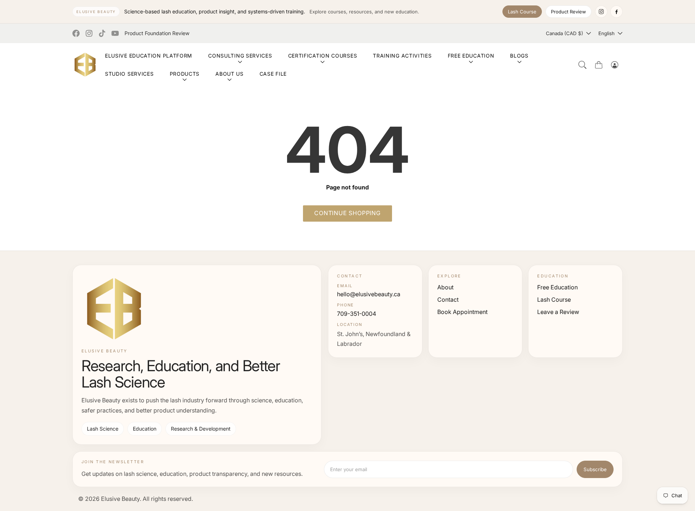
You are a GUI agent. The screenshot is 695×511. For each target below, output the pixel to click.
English (606, 33)
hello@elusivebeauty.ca (368, 294)
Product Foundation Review (157, 33)
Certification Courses (322, 56)
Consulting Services (240, 56)
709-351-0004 (356, 313)
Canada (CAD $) (564, 33)
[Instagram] (601, 11)
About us (229, 74)
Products (185, 74)
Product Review (568, 11)
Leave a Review (558, 311)
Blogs (519, 56)
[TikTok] (102, 33)
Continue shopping (347, 213)
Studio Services (129, 74)
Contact (448, 299)
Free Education (471, 56)
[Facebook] (616, 11)
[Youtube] (115, 33)
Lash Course (522, 11)
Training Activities (402, 56)
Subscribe (595, 469)
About (445, 287)
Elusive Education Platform (148, 56)
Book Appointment (462, 311)
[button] (582, 65)
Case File (273, 74)
